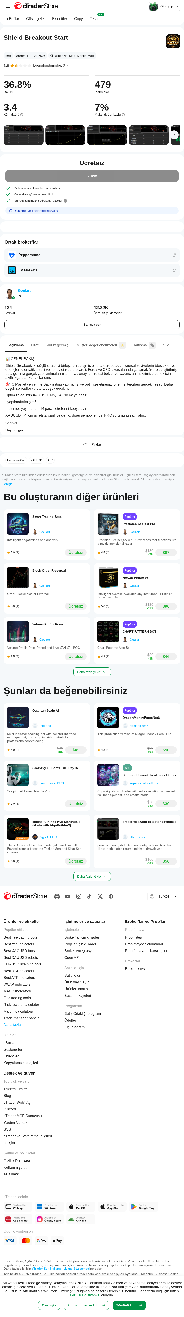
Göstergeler (35, 19)
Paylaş (97, 444)
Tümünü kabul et (129, 1305)
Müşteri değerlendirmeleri (97, 345)
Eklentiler (59, 19)
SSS (166, 345)
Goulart (24, 291)
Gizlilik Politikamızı (85, 1295)
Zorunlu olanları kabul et (86, 1305)
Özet (34, 345)
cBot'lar (13, 19)
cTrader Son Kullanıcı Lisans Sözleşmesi (61, 1268)
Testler (96, 17)
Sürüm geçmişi (57, 345)
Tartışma (140, 345)
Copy (78, 19)
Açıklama (16, 345)
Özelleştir (49, 1305)
